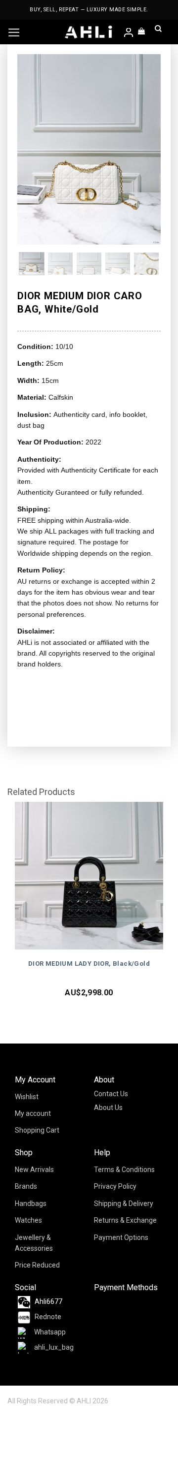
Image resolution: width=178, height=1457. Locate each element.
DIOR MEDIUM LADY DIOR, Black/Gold (89, 963)
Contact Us (111, 1094)
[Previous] (33, 149)
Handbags (30, 1203)
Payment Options (121, 1237)
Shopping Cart (37, 1130)
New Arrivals (34, 1169)
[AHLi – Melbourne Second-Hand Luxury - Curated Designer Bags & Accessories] (89, 32)
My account (33, 1113)
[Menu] (14, 32)
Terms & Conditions (124, 1169)
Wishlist (27, 1097)
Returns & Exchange (125, 1220)
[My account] (129, 33)
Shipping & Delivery (123, 1203)
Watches (28, 1220)
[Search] (158, 32)
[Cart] (142, 32)
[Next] (145, 149)
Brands (26, 1186)
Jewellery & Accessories (34, 1243)
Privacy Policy (115, 1186)
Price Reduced (37, 1265)
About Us (108, 1107)
